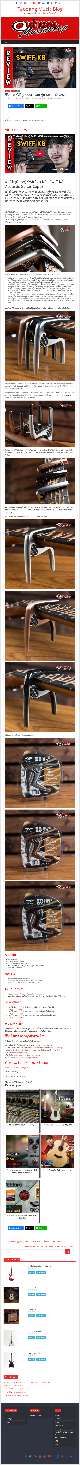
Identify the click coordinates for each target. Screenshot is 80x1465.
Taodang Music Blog (40, 9)
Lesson (7, 1422)
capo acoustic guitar (47, 98)
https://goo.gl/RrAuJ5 (15, 1009)
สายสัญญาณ (59, 1429)
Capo (7, 91)
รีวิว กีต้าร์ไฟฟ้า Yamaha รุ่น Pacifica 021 (17, 1389)
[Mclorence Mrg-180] (11, 1331)
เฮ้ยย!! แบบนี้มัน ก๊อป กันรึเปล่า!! (14, 1386)
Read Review (41, 1272)
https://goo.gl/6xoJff (15, 1013)
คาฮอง (57, 1444)
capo (38, 98)
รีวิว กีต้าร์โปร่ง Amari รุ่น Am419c (15, 1392)
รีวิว (18, 91)
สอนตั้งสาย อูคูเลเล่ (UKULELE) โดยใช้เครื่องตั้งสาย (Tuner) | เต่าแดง (35, 1241)
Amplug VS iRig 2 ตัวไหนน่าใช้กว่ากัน (16, 1395)
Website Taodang (35, 1415)
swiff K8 (56, 98)
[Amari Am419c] (11, 1288)
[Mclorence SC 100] (11, 1353)
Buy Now (31, 1272)
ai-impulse (21, 98)
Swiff (13, 91)
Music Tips (8, 1419)
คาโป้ (60, 98)
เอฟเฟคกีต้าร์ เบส (60, 1438)
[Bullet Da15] (11, 1310)
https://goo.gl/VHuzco (16, 1017)
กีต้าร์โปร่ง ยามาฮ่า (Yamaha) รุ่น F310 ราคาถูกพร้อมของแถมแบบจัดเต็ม (27, 1382)
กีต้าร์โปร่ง (58, 1415)
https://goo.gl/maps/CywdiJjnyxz (17, 1068)
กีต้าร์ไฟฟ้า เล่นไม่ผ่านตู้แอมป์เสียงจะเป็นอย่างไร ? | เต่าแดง (49, 1246)
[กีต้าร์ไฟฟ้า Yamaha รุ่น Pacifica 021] (11, 1266)
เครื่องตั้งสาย (59, 1425)
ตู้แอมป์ (57, 1422)
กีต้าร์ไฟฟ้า (58, 1419)
